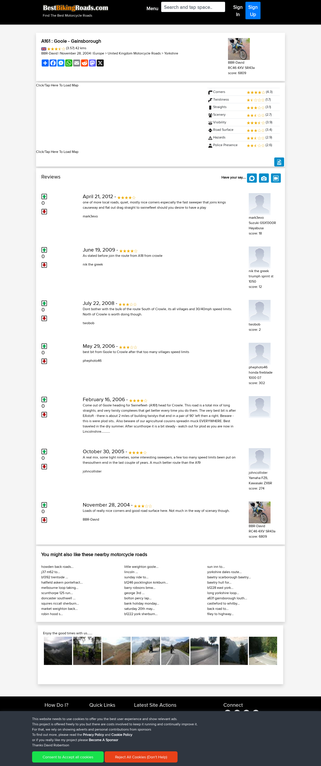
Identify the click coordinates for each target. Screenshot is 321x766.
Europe (98, 53)
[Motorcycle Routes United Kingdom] (43, 48)
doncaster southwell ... (58, 598)
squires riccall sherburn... (60, 603)
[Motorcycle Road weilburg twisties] (87, 651)
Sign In (238, 10)
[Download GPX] (279, 162)
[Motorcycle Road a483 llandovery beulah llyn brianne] (116, 651)
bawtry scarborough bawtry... (229, 577)
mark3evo (90, 216)
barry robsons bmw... (139, 587)
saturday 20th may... (139, 608)
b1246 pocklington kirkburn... (146, 582)
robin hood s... (52, 613)
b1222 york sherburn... (141, 613)
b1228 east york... (220, 587)
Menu (152, 8)
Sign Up (253, 10)
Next (283, 651)
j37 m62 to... (50, 571)
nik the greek (93, 264)
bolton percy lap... (138, 598)
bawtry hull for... (219, 582)
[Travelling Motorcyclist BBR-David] (239, 48)
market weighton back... (59, 608)
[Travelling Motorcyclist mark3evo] (260, 203)
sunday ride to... (136, 577)
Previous (37, 651)
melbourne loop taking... (59, 587)
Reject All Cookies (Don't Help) (141, 757)
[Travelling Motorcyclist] (260, 406)
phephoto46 (92, 360)
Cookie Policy (121, 734)
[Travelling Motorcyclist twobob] (260, 310)
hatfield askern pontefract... (62, 582)
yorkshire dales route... (224, 571)
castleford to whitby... (223, 603)
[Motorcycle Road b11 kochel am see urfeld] (263, 651)
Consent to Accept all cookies (68, 757)
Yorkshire (171, 53)
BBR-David (49, 53)
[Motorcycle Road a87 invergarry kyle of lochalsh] (175, 651)
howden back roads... (57, 566)
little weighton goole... (141, 566)
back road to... (218, 608)
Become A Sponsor (103, 739)
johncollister (92, 471)
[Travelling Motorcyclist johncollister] (260, 458)
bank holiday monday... (141, 603)
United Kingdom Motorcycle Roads (134, 53)
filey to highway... (220, 613)
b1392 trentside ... (54, 577)
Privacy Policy (93, 734)
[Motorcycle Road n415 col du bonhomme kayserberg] (204, 651)
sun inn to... (216, 566)
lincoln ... (131, 571)
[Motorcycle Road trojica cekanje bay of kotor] (146, 651)
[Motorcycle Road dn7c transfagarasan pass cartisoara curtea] (58, 651)
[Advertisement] (119, 118)
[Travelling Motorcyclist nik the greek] (260, 256)
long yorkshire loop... (223, 592)
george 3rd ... (134, 592)
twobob (88, 322)
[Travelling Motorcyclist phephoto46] (260, 352)
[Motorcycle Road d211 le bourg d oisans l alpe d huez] (234, 651)
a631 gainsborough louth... (227, 598)
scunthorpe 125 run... (57, 592)
